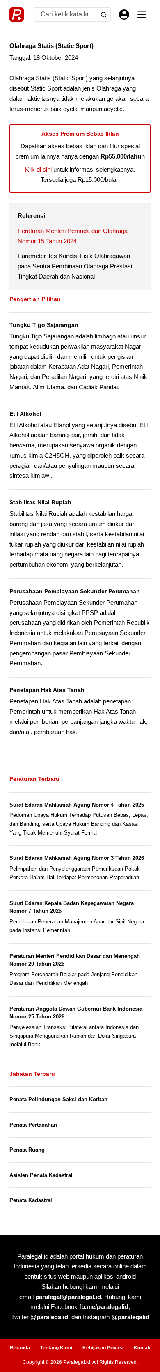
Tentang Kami (56, 1348)
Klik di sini (38, 169)
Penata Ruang (27, 1150)
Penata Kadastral (30, 1200)
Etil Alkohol (25, 413)
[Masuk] (124, 14)
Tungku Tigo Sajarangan (43, 325)
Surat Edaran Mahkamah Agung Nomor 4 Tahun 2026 (76, 805)
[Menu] (141, 14)
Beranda (20, 1348)
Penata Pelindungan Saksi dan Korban (58, 1099)
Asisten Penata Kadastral (41, 1175)
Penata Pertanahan (33, 1125)
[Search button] (103, 14)
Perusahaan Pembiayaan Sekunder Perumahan (74, 591)
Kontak (142, 1348)
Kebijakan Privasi (102, 1348)
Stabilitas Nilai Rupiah (40, 502)
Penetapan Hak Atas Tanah (47, 690)
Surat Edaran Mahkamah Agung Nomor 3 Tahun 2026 (76, 858)
